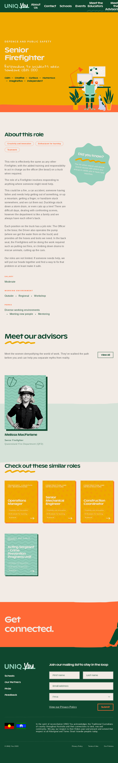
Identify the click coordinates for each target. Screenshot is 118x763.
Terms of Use (93, 746)
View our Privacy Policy (63, 707)
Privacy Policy (77, 746)
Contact (50, 6)
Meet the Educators (95, 5)
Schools (66, 6)
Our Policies (108, 746)
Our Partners (13, 682)
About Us (35, 6)
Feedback (11, 695)
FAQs (8, 688)
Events (80, 6)
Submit (105, 707)
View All (105, 355)
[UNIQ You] (17, 6)
